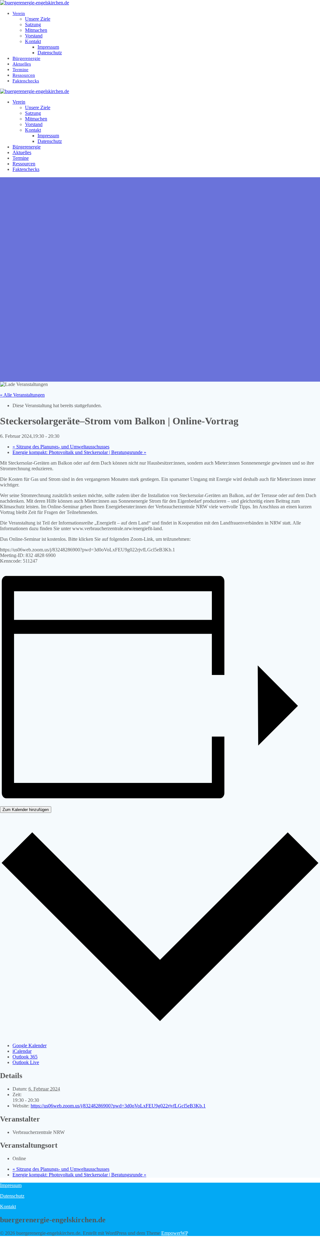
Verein (18, 13)
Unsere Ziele (37, 19)
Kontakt (33, 41)
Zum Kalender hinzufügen (25, 809)
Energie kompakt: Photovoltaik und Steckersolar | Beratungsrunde (79, 452)
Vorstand (33, 35)
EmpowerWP (174, 1233)
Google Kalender (29, 1045)
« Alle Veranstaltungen (22, 395)
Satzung (33, 24)
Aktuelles (21, 63)
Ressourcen (23, 75)
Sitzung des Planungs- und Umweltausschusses (60, 446)
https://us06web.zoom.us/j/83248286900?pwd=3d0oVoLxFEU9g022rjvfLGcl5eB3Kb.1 (118, 1105)
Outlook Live (25, 1062)
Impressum (48, 47)
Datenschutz (50, 52)
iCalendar (22, 1051)
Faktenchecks (25, 80)
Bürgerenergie (26, 58)
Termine (20, 69)
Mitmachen (36, 30)
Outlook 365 (25, 1056)
